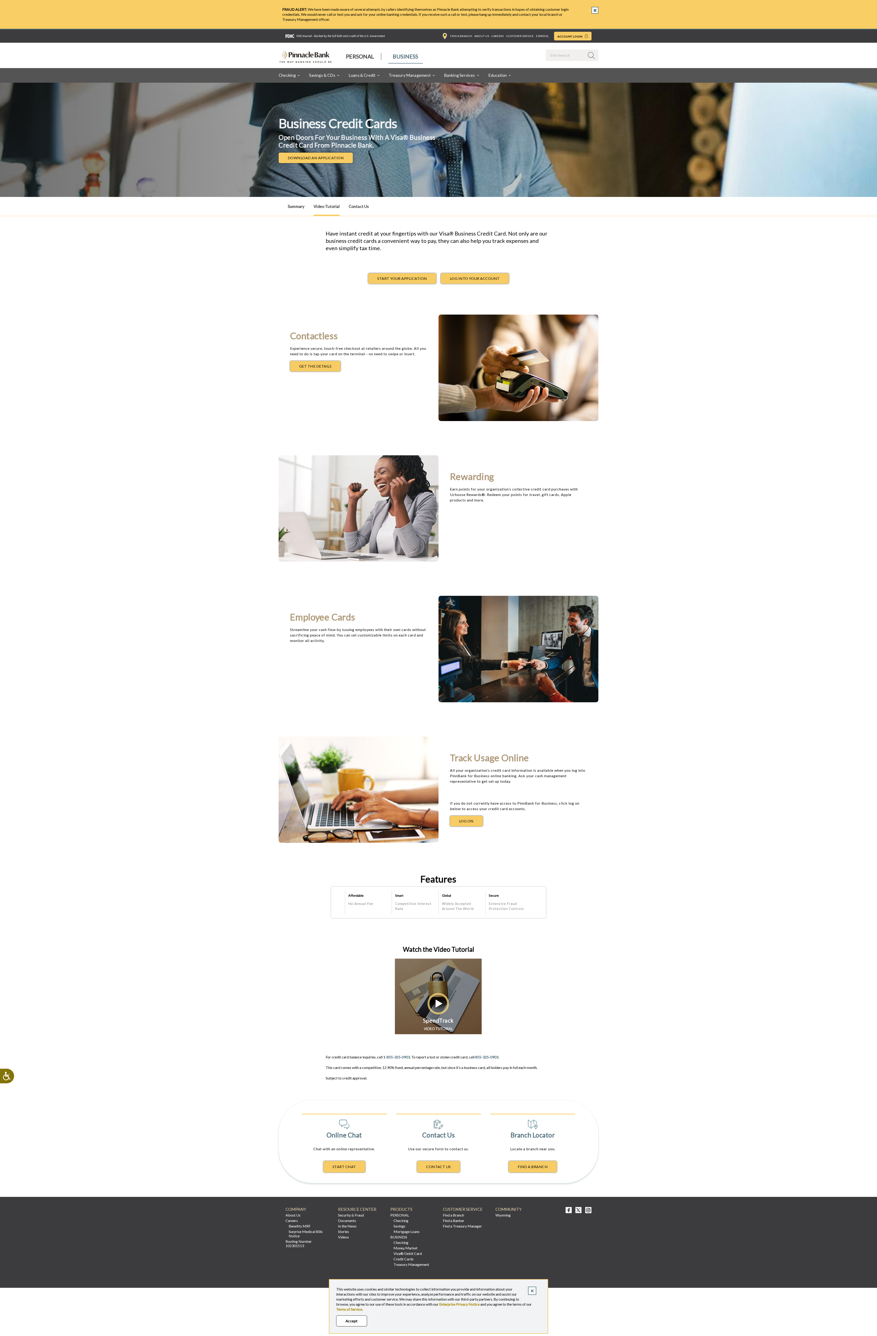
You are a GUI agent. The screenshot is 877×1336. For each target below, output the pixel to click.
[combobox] (566, 55)
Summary (296, 206)
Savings (399, 1226)
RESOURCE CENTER (357, 1209)
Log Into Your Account (475, 278)
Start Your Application (402, 278)
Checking (401, 1220)
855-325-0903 (398, 1057)
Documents (347, 1220)
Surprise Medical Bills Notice (306, 1233)
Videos (343, 1237)
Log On (471, 822)
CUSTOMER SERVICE (463, 1209)
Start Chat (344, 1166)
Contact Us (359, 206)
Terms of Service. (349, 1309)
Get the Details (320, 367)
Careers (497, 36)
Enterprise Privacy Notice (459, 1304)
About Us (481, 36)
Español (542, 36)
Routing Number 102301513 (298, 1243)
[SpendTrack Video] (438, 1033)
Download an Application (320, 159)
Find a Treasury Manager (462, 1226)
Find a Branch (461, 36)
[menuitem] (360, 56)
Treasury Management (411, 1264)
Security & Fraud (351, 1215)
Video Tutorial (326, 206)
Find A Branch (533, 1166)
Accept (352, 1321)
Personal (360, 56)
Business (405, 56)
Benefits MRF (300, 1226)
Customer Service (520, 36)
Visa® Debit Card (408, 1253)
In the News (347, 1226)
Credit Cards (404, 1259)
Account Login (570, 36)
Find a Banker (453, 1220)
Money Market (405, 1248)
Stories (343, 1231)
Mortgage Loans (407, 1231)
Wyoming (503, 1215)
